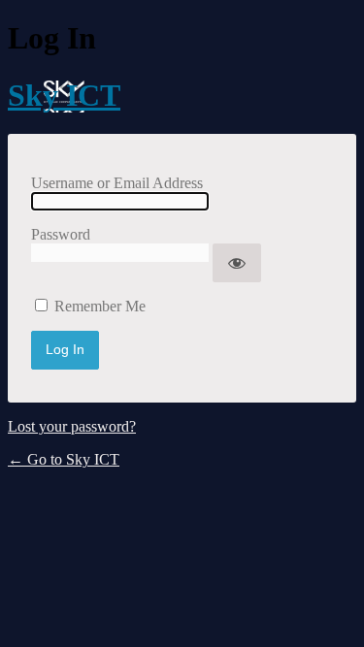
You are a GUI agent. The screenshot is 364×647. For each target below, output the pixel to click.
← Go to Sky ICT (63, 459)
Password (60, 234)
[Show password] (237, 262)
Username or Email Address (117, 183)
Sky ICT (64, 95)
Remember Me (100, 306)
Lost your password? (72, 426)
